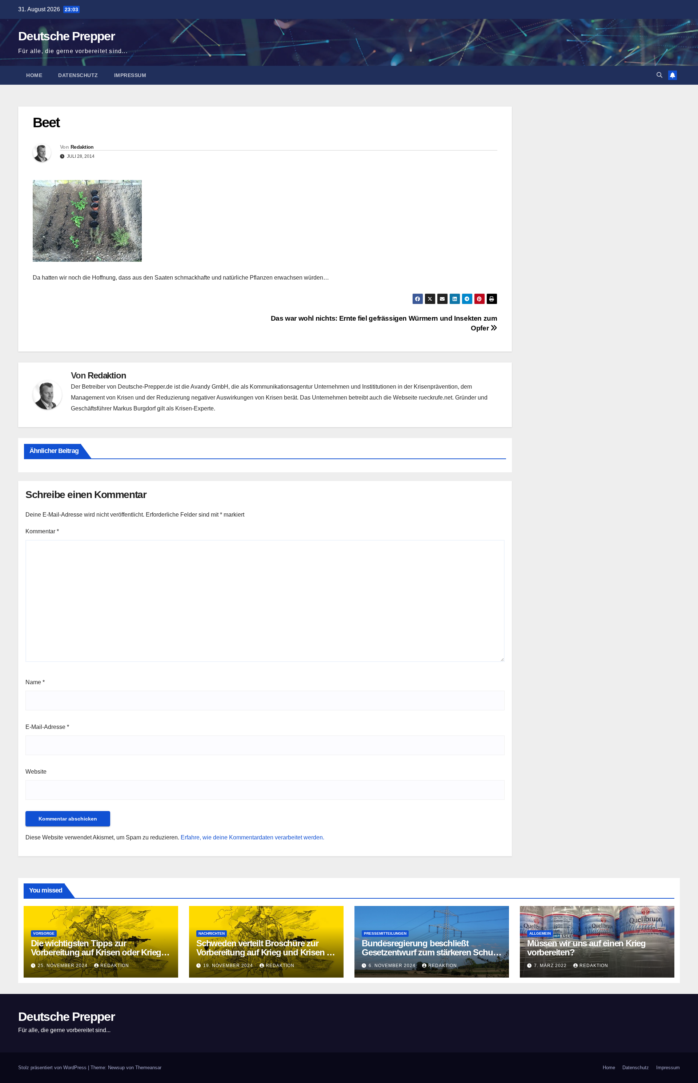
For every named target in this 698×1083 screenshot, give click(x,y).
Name (35, 682)
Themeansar (148, 1067)
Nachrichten (211, 933)
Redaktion (82, 147)
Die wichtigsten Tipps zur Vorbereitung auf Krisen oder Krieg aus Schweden (96, 952)
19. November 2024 (228, 965)
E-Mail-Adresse (47, 727)
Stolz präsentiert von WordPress (53, 1067)
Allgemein (540, 933)
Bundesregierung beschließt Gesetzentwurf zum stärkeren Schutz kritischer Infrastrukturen (430, 952)
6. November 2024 (393, 965)
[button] (659, 75)
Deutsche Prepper (66, 36)
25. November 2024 (63, 965)
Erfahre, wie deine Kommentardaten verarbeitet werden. (252, 837)
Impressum (130, 75)
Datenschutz (78, 75)
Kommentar (42, 531)
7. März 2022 (551, 965)
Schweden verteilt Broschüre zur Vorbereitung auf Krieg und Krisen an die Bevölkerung (266, 952)
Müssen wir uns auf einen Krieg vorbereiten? (586, 947)
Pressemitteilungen (385, 933)
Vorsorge (44, 933)
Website (36, 772)
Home (34, 75)
